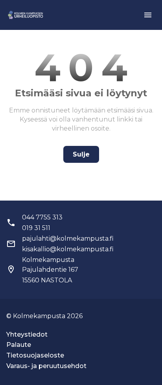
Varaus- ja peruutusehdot (46, 366)
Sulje (81, 154)
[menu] (148, 15)
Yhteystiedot (27, 334)
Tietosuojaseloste (35, 355)
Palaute (18, 344)
